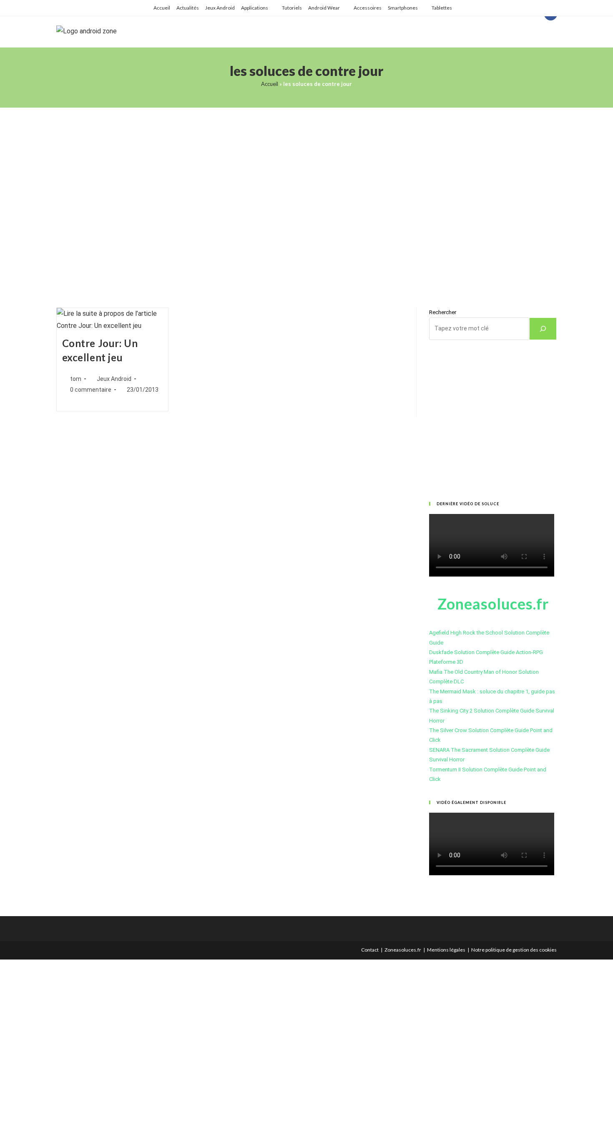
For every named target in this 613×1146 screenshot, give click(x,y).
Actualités (187, 8)
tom (75, 378)
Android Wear (324, 8)
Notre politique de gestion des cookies (514, 950)
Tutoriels (292, 8)
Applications (254, 8)
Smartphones (403, 8)
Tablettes (442, 8)
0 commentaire (90, 389)
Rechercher (442, 312)
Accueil (161, 8)
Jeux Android (220, 8)
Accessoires (368, 8)
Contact (370, 950)
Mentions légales (446, 950)
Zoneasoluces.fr (402, 950)
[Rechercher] (543, 328)
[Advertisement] (306, 197)
